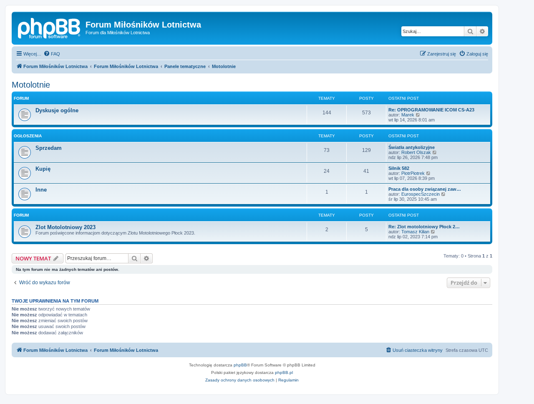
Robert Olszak (416, 152)
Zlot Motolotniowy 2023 (65, 227)
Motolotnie (31, 84)
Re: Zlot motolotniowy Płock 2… (424, 226)
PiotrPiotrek (413, 173)
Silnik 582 (398, 168)
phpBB (240, 365)
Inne (41, 190)
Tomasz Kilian (415, 231)
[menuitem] (51, 54)
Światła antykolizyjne (411, 147)
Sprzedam (48, 148)
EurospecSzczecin (420, 194)
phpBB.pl (284, 372)
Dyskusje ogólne (56, 110)
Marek (407, 114)
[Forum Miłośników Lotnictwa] (50, 27)
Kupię (42, 169)
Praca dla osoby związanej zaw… (424, 189)
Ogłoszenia (28, 136)
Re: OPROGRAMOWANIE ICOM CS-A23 (431, 109)
